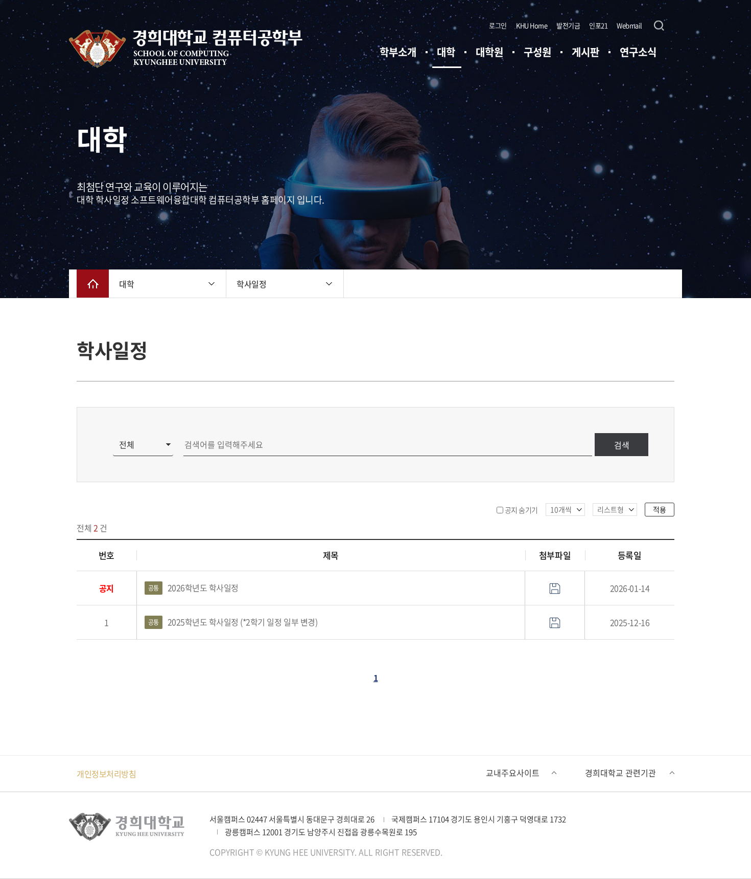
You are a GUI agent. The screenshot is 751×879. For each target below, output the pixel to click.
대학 (446, 51)
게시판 (585, 51)
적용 (659, 509)
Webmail (629, 25)
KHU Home (531, 25)
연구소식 (638, 51)
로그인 (498, 25)
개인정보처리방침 (106, 774)
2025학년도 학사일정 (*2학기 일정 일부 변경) (233, 622)
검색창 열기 (659, 25)
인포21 (598, 25)
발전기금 (568, 25)
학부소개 (398, 51)
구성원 (537, 51)
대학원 (489, 51)
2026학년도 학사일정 (193, 587)
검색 (621, 445)
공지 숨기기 (521, 510)
